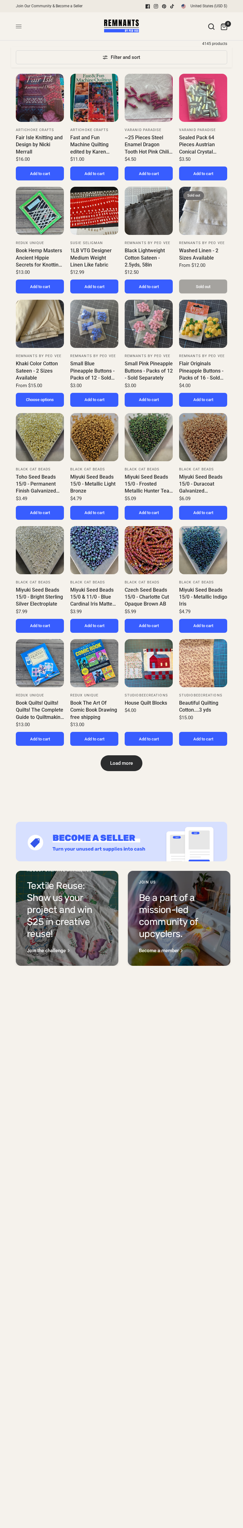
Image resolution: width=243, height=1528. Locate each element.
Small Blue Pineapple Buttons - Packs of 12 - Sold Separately (92, 371)
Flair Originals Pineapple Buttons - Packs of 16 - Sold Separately (201, 371)
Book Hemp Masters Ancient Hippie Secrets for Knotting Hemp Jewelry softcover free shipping (39, 258)
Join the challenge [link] (46, 950)
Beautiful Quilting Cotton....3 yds (198, 706)
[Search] (211, 26)
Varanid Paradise (143, 130)
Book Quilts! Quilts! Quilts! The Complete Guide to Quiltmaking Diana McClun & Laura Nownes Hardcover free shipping (39, 710)
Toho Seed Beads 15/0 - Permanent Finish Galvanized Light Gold (36, 484)
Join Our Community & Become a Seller (49, 6)
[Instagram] (156, 6)
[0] (222, 26)
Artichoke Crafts (35, 130)
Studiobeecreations (146, 695)
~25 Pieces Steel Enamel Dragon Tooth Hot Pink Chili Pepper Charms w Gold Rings (147, 145)
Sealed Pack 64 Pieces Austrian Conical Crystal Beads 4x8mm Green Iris (203, 145)
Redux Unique (30, 243)
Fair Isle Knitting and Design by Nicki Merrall (39, 145)
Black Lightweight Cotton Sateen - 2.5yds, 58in (145, 258)
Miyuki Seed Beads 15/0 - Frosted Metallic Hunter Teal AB (148, 484)
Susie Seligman (86, 243)
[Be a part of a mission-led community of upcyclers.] (179, 918)
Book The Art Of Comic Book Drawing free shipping (93, 710)
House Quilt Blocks (146, 703)
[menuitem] (51, 6)
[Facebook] (148, 6)
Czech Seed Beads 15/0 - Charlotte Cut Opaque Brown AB (147, 597)
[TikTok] (172, 6)
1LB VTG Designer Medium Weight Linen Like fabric (91, 258)
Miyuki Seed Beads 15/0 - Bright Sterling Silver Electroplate (39, 597)
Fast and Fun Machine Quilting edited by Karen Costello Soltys (89, 145)
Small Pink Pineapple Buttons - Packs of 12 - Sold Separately (149, 371)
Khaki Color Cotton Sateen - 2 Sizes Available (37, 371)
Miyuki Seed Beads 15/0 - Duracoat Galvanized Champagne (200, 484)
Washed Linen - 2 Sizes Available (198, 254)
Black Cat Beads (33, 469)
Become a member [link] (159, 950)
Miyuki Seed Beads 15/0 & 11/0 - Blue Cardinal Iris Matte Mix (92, 597)
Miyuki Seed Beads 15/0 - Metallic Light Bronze (92, 484)
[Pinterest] (164, 6)
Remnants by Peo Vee (147, 243)
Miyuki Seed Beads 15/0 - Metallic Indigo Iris (203, 597)
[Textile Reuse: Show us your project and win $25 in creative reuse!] (67, 918)
